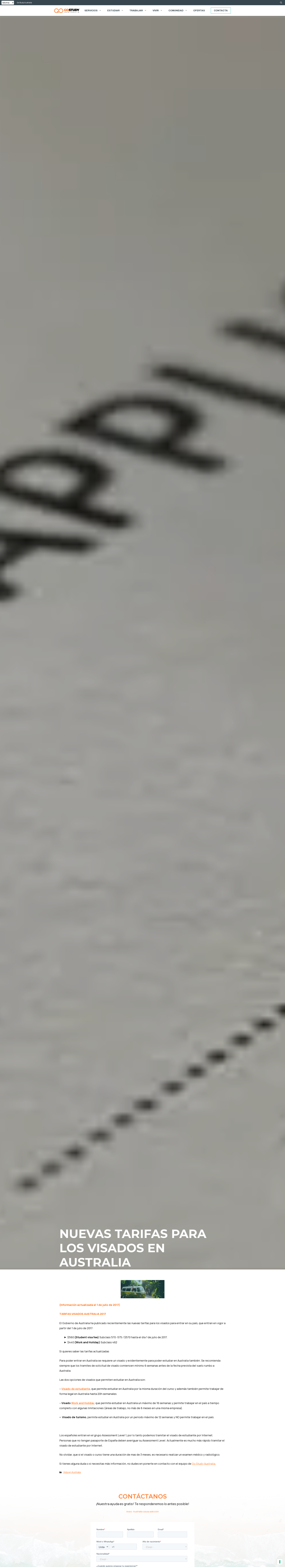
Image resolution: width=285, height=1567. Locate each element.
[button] (281, 2)
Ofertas (199, 10)
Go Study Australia (24, 2)
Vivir (156, 10)
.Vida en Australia (72, 1472)
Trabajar (136, 10)
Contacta (221, 10)
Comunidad (175, 10)
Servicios (91, 10)
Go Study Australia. (204, 1463)
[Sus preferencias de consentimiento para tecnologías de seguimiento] (280, 1562)
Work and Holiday (82, 1403)
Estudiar (113, 10)
